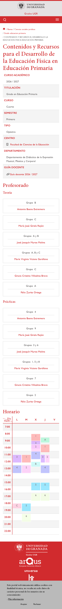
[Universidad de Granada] (31, 6)
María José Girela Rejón (31, 225)
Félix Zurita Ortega (31, 292)
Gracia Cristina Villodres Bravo (31, 275)
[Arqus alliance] (30, 562)
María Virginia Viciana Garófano (31, 259)
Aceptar (23, 604)
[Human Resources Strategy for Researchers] (31, 578)
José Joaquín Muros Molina (31, 242)
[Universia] (31, 571)
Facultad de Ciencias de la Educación (29, 144)
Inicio (4, 29)
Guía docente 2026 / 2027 (23, 174)
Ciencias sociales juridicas (24, 29)
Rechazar (37, 604)
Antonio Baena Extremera (31, 209)
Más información (16, 599)
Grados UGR (31, 13)
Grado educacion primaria (15, 33)
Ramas (10, 29)
